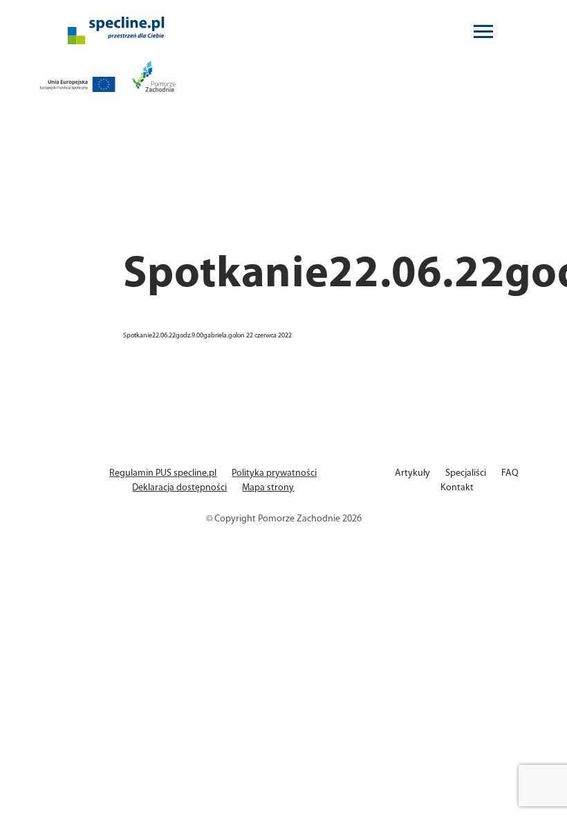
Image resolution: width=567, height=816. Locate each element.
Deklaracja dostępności (179, 488)
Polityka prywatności (274, 473)
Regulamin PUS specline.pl (162, 473)
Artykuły (412, 473)
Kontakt (457, 488)
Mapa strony (268, 488)
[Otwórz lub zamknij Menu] (483, 31)
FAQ (510, 473)
